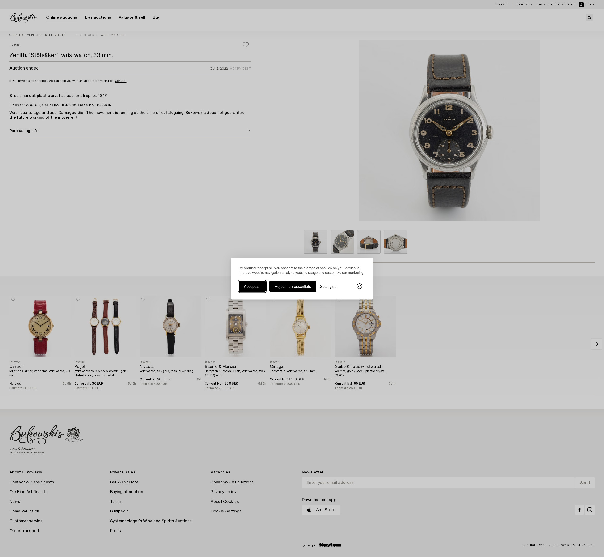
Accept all (252, 286)
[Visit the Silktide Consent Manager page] (359, 286)
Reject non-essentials (293, 286)
